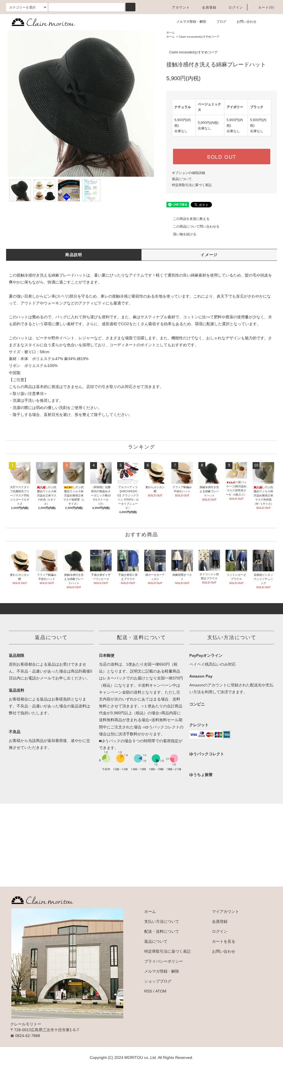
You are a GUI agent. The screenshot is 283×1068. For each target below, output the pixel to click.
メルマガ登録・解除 (191, 22)
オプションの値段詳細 (188, 173)
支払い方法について (161, 921)
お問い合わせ (246, 22)
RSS (148, 991)
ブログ (221, 22)
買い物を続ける (184, 234)
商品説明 (73, 254)
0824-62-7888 (27, 1035)
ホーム (170, 32)
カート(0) (266, 7)
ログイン (236, 7)
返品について (182, 179)
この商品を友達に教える (191, 219)
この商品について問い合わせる (196, 226)
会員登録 (209, 7)
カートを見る (223, 941)
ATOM (160, 991)
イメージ (209, 254)
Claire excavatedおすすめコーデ (199, 36)
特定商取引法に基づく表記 (192, 185)
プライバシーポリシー (163, 961)
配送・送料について (161, 931)
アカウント (181, 7)
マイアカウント (225, 911)
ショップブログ (157, 981)
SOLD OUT (221, 156)
